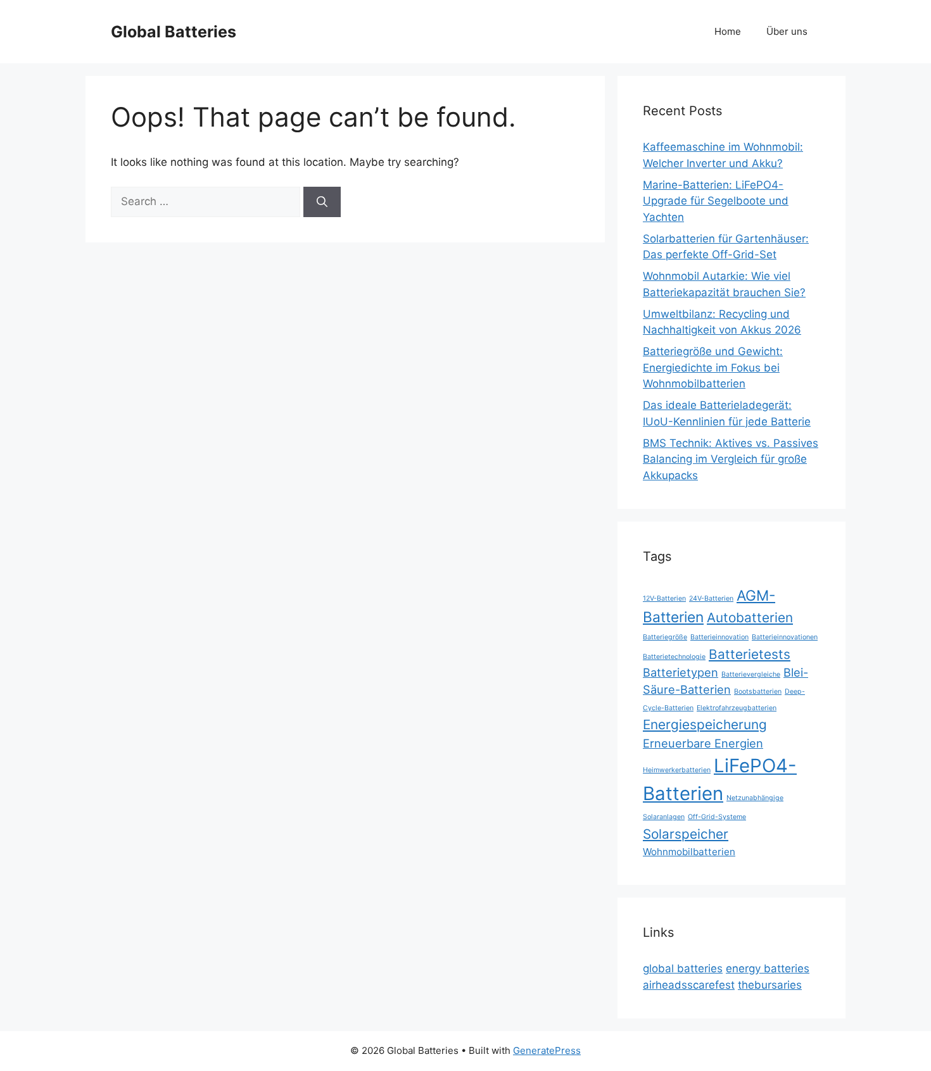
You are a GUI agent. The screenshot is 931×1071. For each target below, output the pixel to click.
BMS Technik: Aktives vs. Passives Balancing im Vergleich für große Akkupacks (730, 459)
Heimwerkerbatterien (677, 770)
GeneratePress (547, 1050)
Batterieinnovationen (785, 637)
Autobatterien (750, 617)
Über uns (787, 31)
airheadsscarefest (689, 985)
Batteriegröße (665, 637)
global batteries (683, 968)
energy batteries (767, 968)
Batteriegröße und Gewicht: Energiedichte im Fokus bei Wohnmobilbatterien (713, 367)
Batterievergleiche (750, 674)
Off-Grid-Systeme (717, 817)
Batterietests (749, 654)
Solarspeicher (685, 834)
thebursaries (770, 985)
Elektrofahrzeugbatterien (736, 708)
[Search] (322, 202)
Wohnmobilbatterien (689, 852)
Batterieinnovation (719, 637)
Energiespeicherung (705, 724)
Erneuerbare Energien (703, 743)
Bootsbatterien (758, 691)
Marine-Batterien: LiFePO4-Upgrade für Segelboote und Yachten (715, 200)
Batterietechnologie (674, 657)
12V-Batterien (664, 598)
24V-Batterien (711, 598)
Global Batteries (173, 31)
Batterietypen (680, 672)
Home (727, 31)
